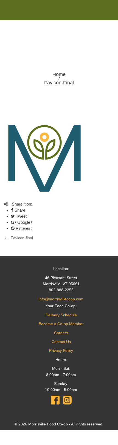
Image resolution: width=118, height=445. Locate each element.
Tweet (21, 216)
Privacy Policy (61, 350)
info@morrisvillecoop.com (61, 299)
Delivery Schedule (61, 315)
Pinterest (23, 228)
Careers (61, 333)
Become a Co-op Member (61, 324)
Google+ (24, 222)
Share (19, 210)
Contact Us (61, 341)
